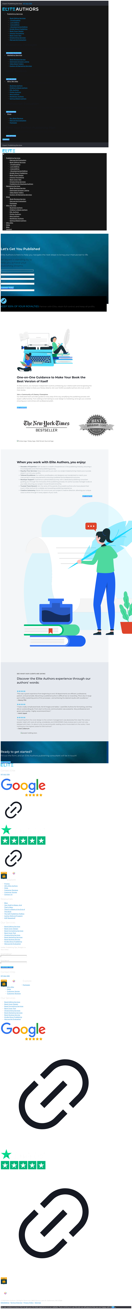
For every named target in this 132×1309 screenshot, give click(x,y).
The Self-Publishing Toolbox (14, 914)
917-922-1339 (27, 3)
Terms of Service (16, 1303)
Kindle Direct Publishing (13, 942)
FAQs (6, 888)
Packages (26, 985)
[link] (13, 800)
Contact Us (8, 894)
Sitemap (38, 1303)
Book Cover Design (11, 929)
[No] (115, 1307)
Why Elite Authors (11, 886)
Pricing (7, 884)
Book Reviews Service (12, 939)
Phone (3, 277)
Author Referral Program (13, 916)
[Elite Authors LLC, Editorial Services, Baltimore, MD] (7, 993)
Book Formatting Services (13, 931)
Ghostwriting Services (12, 935)
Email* (3, 281)
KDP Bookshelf (9, 918)
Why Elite (10, 987)
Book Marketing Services (13, 937)
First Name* (5, 272)
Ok (113, 1307)
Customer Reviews (11, 890)
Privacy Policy (29, 1303)
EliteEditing (5, 1303)
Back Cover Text (10, 933)
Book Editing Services (12, 926)
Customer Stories (10, 892)
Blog (6, 903)
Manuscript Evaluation (12, 944)
